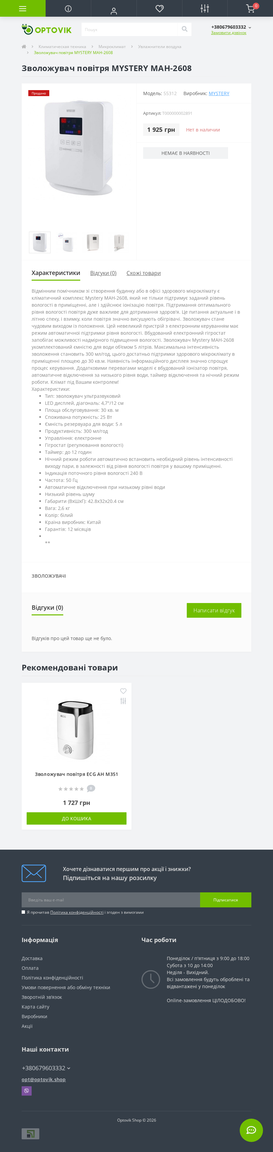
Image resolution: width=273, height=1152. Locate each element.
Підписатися (225, 900)
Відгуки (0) (103, 273)
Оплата (30, 968)
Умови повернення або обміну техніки (66, 987)
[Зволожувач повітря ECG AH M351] (76, 730)
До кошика (76, 818)
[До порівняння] (123, 701)
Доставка (32, 958)
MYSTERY (219, 93)
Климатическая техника (62, 46)
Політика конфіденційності (77, 912)
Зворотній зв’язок (42, 997)
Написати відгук (214, 610)
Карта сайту (35, 1006)
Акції (27, 1026)
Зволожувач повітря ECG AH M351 (77, 774)
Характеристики (56, 273)
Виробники (34, 1016)
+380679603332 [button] (43, 1068)
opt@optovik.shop (44, 1079)
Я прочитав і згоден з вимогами (85, 912)
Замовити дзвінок (228, 32)
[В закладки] (123, 691)
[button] (113, 11)
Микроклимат (112, 46)
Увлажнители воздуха (159, 46)
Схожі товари (144, 273)
